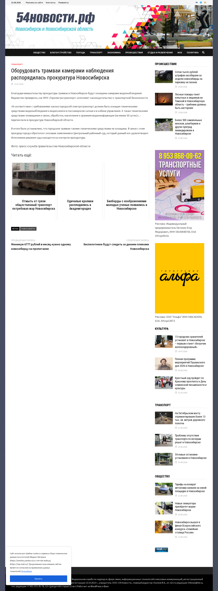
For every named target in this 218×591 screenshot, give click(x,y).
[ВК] (197, 2)
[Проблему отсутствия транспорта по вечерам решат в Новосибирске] (164, 436)
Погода (80, 52)
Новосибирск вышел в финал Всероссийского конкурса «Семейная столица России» (188, 527)
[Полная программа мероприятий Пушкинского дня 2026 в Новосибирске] (164, 359)
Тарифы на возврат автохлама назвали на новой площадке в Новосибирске (190, 488)
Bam (106, 586)
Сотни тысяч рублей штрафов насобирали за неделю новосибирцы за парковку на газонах (188, 77)
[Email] (205, 2)
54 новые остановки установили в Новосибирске (191, 456)
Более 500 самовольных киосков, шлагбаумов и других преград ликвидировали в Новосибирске (188, 126)
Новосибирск (28, 228)
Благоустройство (60, 52)
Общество (39, 52)
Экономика (114, 52)
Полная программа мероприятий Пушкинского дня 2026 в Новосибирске (190, 362)
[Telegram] (201, 2)
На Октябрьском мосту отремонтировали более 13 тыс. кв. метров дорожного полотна (190, 418)
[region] (38, 566)
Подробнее (26, 571)
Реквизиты (63, 2)
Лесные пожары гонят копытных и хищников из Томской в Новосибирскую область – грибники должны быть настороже (190, 101)
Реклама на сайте (34, 2)
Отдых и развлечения (160, 52)
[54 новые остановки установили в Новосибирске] (164, 455)
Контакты (50, 2)
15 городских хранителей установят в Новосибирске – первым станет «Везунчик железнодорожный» (190, 342)
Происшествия (134, 52)
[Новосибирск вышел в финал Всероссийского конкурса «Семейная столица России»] (164, 522)
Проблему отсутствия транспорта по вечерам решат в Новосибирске (188, 439)
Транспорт (96, 52)
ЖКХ (179, 52)
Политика (193, 52)
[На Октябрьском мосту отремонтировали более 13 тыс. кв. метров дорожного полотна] (164, 413)
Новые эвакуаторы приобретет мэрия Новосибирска (185, 507)
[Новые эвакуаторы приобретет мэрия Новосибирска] (164, 503)
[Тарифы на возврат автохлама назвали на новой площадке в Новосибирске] (164, 484)
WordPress (96, 586)
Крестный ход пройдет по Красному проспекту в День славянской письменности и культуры (191, 383)
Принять (38, 578)
